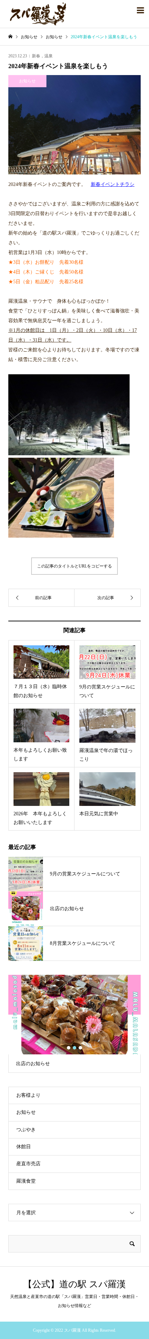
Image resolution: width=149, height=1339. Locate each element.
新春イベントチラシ (112, 184)
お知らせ (26, 1112)
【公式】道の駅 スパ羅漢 (74, 1284)
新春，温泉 (42, 56)
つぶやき (26, 1129)
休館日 (23, 1146)
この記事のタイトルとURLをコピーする (74, 566)
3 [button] (80, 1048)
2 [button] (74, 1048)
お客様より (28, 1095)
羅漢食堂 (26, 1181)
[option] (74, 1024)
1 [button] (69, 1048)
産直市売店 (28, 1163)
